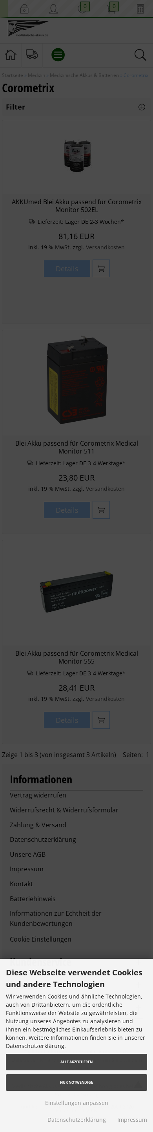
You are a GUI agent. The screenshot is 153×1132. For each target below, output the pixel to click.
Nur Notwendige (76, 1082)
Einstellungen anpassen (76, 1102)
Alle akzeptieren (76, 1061)
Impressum (132, 1119)
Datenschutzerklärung (76, 1119)
